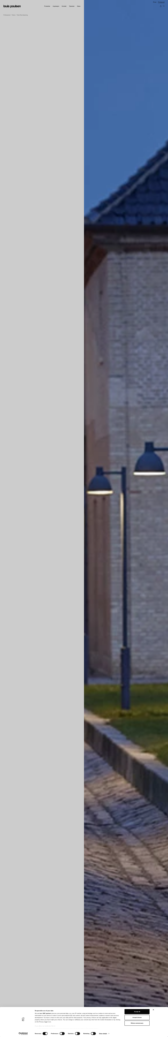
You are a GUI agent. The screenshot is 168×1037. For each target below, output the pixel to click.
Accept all (137, 1011)
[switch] (62, 1033)
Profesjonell (161, 2)
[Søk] (163, 8)
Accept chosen (137, 1017)
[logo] (12, 6)
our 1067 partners (45, 1013)
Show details (103, 1033)
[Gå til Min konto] (160, 8)
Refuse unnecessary (137, 1023)
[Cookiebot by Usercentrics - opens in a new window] (23, 1033)
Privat (154, 2)
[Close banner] (153, 1009)
